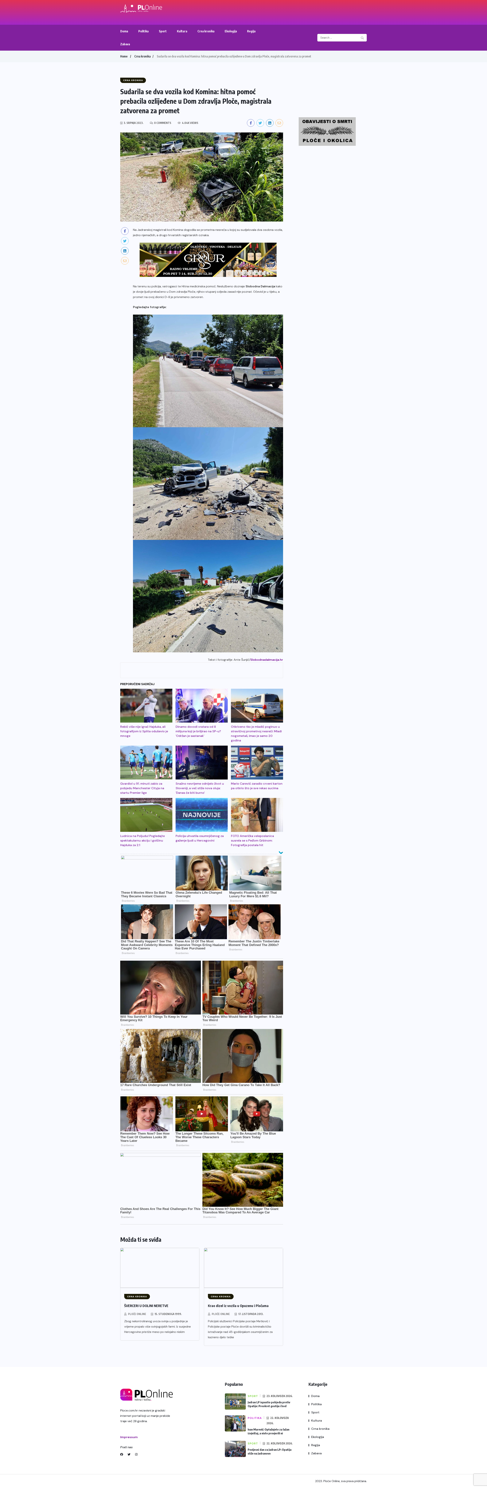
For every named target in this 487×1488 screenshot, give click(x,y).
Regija (251, 31)
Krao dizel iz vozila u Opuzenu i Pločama (238, 1305)
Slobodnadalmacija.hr (266, 660)
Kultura (182, 31)
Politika (143, 31)
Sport (163, 31)
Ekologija (231, 31)
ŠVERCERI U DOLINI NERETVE (146, 1305)
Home (123, 56)
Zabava (125, 44)
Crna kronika (205, 31)
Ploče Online (137, 1314)
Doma (124, 31)
